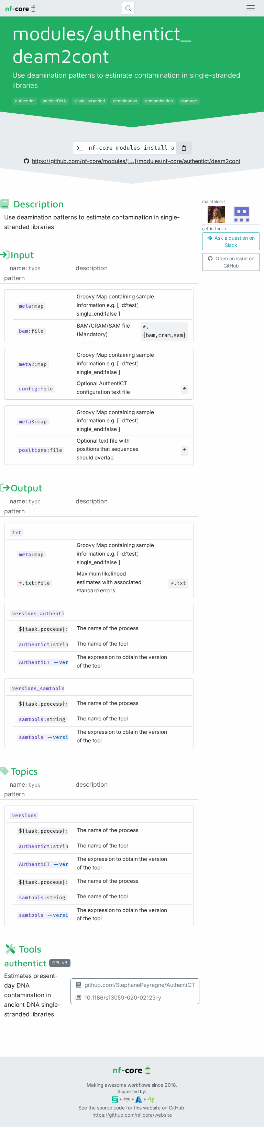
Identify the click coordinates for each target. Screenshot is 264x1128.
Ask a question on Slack (234, 241)
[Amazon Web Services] (126, 1099)
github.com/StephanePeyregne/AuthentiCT (140, 984)
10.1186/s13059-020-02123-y (123, 997)
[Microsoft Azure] (138, 1099)
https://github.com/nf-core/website (132, 1115)
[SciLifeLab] (150, 1099)
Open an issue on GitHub (234, 262)
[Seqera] (115, 1099)
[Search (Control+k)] (128, 8)
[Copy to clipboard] (184, 148)
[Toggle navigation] (250, 8)
